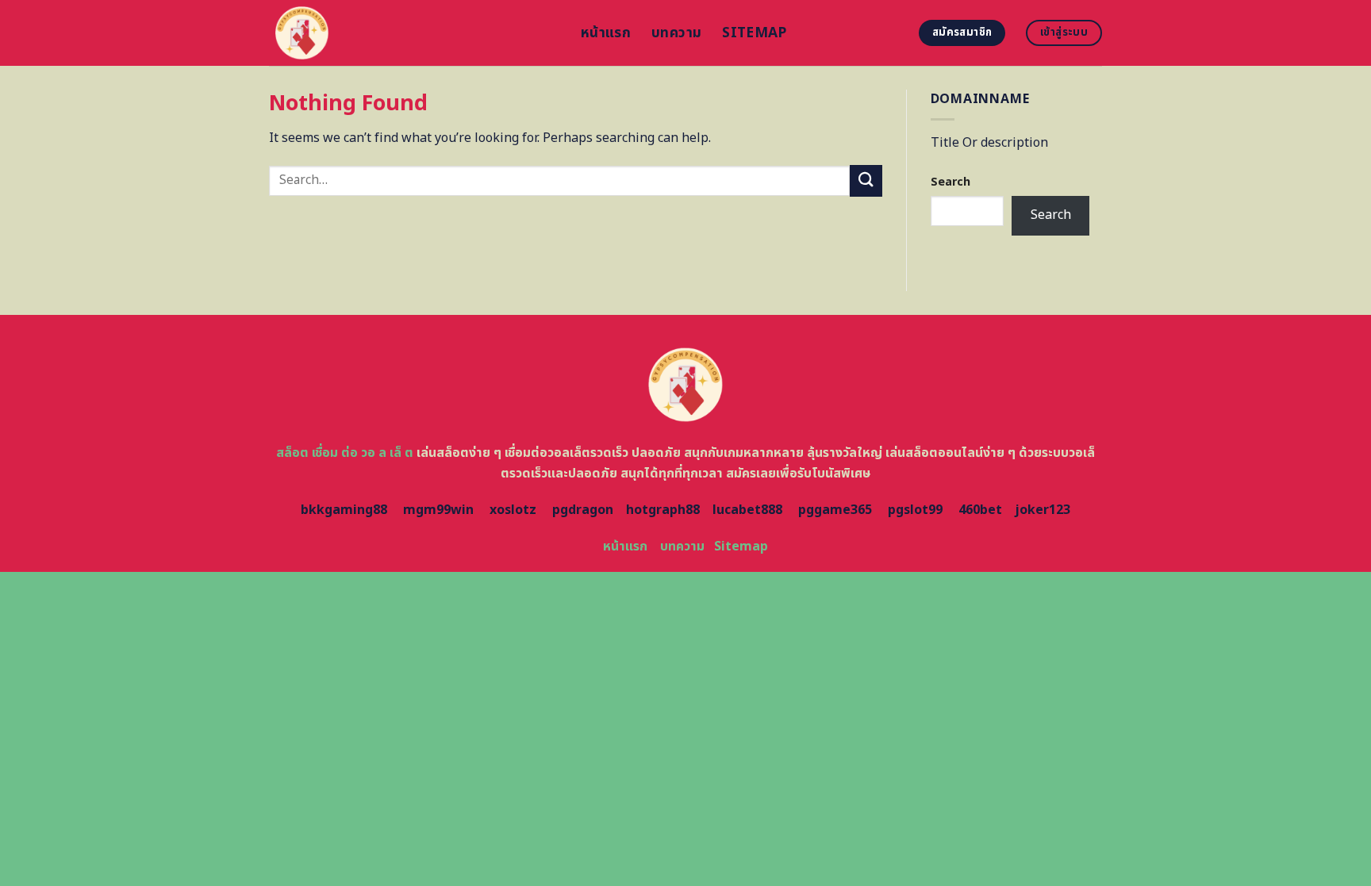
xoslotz (513, 510)
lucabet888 (747, 510)
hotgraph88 (663, 510)
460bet (980, 510)
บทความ (676, 33)
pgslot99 (915, 510)
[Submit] (865, 180)
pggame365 (835, 510)
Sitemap (754, 33)
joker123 (1042, 510)
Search (950, 182)
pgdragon (582, 510)
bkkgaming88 (344, 510)
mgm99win (438, 510)
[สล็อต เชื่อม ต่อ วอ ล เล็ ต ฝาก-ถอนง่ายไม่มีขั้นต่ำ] (413, 33)
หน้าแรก (606, 33)
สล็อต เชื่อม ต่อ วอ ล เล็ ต (344, 452)
